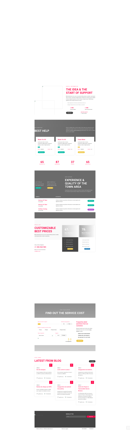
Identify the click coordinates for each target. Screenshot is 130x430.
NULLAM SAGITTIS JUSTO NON (84, 337)
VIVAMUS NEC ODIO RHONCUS (84, 335)
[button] (84, 333)
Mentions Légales (65, 428)
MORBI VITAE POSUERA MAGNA (84, 333)
